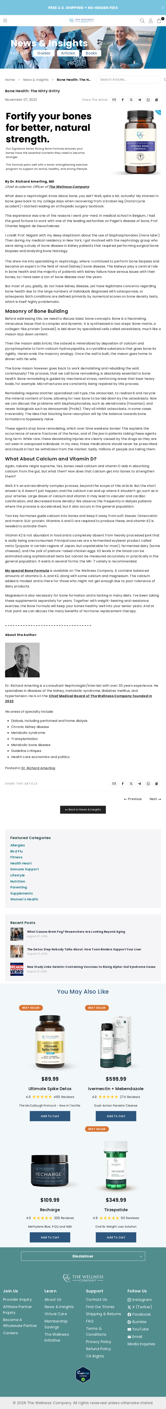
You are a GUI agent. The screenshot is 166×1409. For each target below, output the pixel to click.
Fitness (16, 857)
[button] (159, 21)
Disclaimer (83, 1256)
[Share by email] (114, 99)
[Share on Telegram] (139, 99)
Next (154, 799)
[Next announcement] (163, 7)
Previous (134, 799)
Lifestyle (17, 875)
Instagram (142, 1299)
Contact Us (96, 1299)
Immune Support (24, 869)
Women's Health (24, 899)
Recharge (50, 1210)
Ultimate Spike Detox (50, 1089)
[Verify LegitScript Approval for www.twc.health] (83, 1381)
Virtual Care (56, 1313)
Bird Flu (16, 851)
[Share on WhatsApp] (148, 99)
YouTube (140, 1329)
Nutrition (17, 881)
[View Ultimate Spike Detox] (50, 1042)
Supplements (21, 893)
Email (137, 1336)
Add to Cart (50, 1116)
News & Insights (36, 79)
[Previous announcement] (3, 7)
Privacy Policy (98, 1341)
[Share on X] (131, 99)
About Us (53, 1299)
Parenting (18, 887)
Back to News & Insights (84, 809)
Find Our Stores (100, 1306)
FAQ (89, 1321)
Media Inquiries (141, 1343)
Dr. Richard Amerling (38, 768)
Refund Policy (98, 1348)
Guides (43, 53)
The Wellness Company (69, 186)
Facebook (141, 1314)
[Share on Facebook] (122, 99)
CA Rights (95, 1356)
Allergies (17, 845)
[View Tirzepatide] (116, 1163)
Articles (68, 53)
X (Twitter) (142, 1306)
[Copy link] (156, 99)
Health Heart (21, 863)
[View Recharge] (50, 1163)
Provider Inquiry (17, 1299)
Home (10, 79)
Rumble (139, 1321)
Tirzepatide (116, 1210)
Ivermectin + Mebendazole (116, 1089)
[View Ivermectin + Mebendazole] (116, 1042)
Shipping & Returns (103, 1313)
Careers (10, 1332)
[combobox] (132, 80)
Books (91, 53)
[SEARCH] (142, 21)
